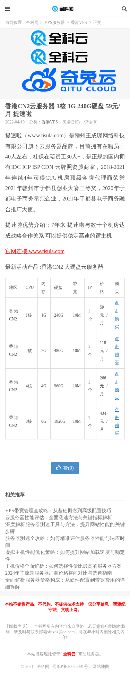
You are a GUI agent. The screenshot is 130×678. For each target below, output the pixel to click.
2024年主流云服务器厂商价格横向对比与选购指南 (58, 573)
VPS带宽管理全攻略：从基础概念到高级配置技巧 (58, 510)
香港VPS (79, 22)
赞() (68, 468)
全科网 (65, 8)
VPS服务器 (54, 22)
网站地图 (101, 666)
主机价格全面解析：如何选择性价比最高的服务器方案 (63, 566)
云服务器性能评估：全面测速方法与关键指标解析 (58, 517)
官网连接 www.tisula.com (34, 251)
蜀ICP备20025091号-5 (72, 666)
